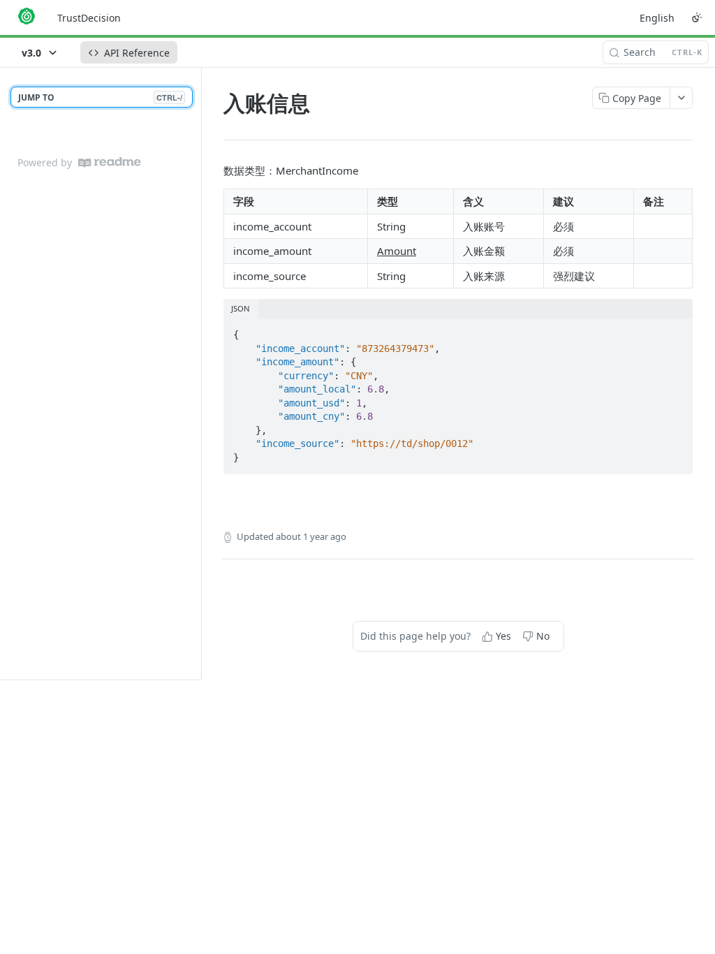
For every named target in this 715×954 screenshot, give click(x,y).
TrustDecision (89, 17)
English (657, 17)
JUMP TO (100, 97)
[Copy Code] (676, 330)
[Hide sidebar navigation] (198, 373)
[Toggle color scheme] (697, 17)
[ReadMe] (109, 162)
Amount (396, 251)
